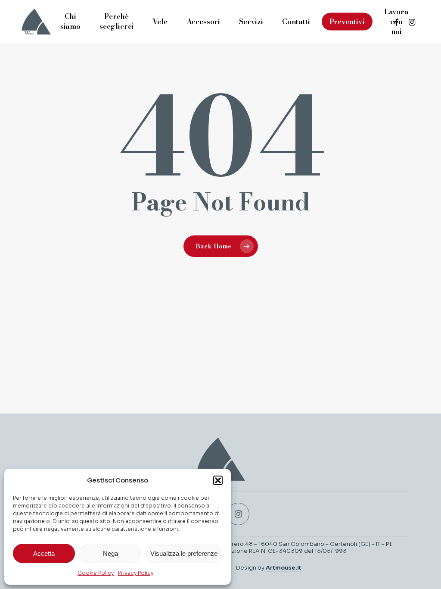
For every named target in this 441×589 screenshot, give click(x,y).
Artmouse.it (283, 567)
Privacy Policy (135, 573)
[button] (218, 480)
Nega (110, 553)
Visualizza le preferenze (183, 553)
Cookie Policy (96, 573)
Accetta (44, 553)
